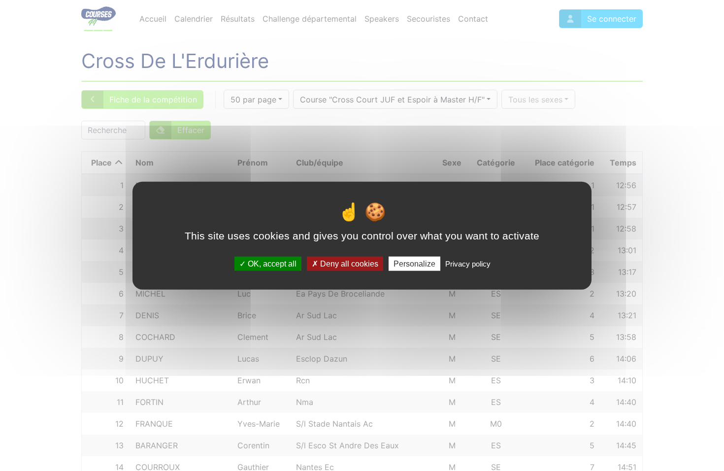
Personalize (414, 263)
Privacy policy (468, 263)
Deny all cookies (348, 263)
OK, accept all (271, 263)
